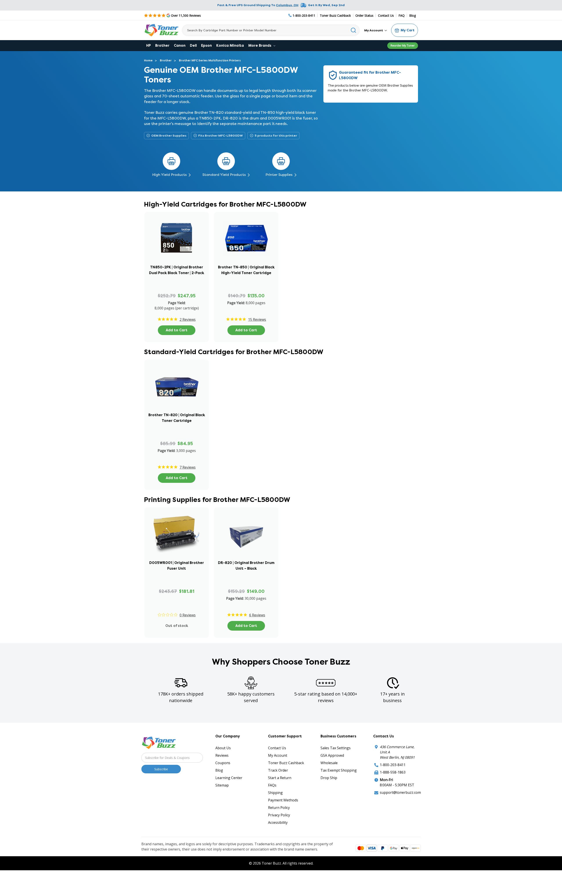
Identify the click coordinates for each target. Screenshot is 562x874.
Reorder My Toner (403, 45)
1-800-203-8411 (392, 764)
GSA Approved (332, 755)
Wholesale (329, 762)
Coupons (222, 762)
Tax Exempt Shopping (339, 770)
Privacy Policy (279, 815)
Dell (193, 45)
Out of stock (176, 625)
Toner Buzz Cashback (335, 15)
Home (148, 60)
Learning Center (228, 777)
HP (148, 45)
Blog (412, 15)
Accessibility (278, 822)
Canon (180, 45)
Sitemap (222, 785)
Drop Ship (329, 777)
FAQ (401, 15)
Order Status (364, 15)
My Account (374, 30)
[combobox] (271, 30)
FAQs (272, 785)
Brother (162, 45)
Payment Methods (283, 800)
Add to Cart (176, 330)
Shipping (275, 792)
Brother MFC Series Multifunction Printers (210, 60)
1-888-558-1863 (392, 772)
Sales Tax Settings (336, 748)
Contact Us (386, 15)
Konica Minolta (230, 45)
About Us (223, 748)
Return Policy (279, 807)
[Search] (353, 30)
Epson (206, 45)
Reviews (222, 755)
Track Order (278, 770)
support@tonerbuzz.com (400, 792)
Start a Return (279, 777)
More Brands (260, 45)
